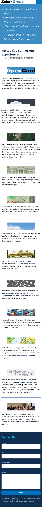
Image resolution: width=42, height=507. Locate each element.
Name (3, 443)
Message (4, 472)
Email (3, 453)
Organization (5, 462)
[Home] (12, 3)
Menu (39, 2)
